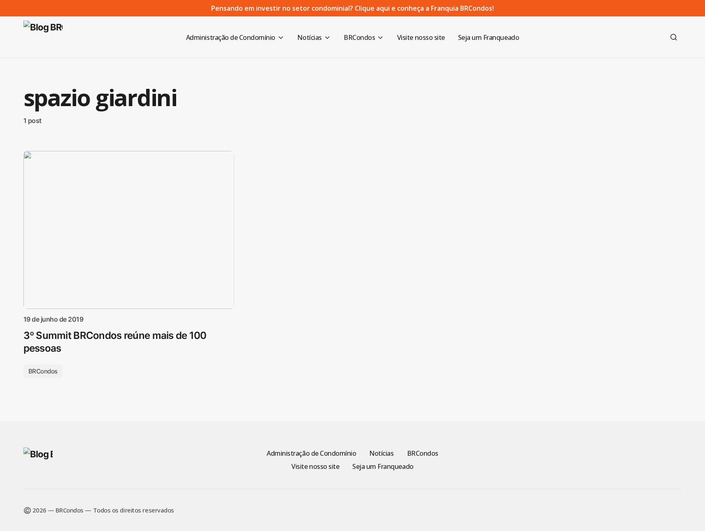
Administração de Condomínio (311, 453)
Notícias (381, 453)
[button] (673, 37)
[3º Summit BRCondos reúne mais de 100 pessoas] (128, 230)
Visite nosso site (315, 466)
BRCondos (43, 371)
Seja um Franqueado (382, 466)
